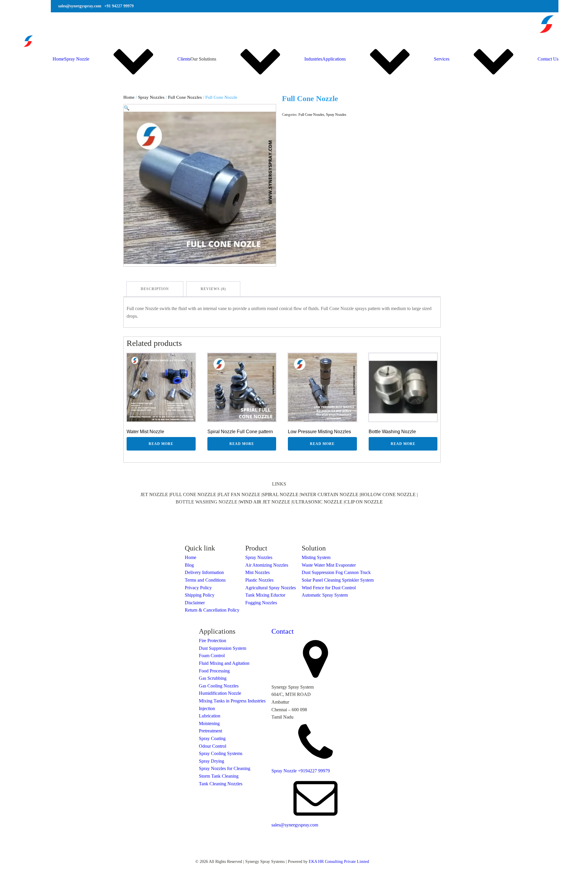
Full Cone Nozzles (185, 97)
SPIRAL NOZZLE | (281, 494)
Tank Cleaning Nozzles (220, 783)
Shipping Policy (199, 595)
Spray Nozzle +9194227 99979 (300, 770)
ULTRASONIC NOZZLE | (318, 501)
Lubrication (209, 715)
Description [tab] (155, 289)
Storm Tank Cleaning (219, 776)
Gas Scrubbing (212, 678)
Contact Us (548, 58)
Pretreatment (210, 730)
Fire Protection (212, 640)
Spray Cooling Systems (220, 753)
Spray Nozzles (151, 97)
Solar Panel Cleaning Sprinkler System (338, 580)
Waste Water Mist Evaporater (329, 565)
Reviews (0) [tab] (213, 289)
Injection (207, 708)
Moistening (209, 723)
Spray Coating (212, 738)
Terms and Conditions (205, 580)
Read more (161, 444)
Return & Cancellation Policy (212, 609)
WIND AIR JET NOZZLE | (265, 501)
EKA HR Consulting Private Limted (339, 861)
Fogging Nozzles (261, 602)
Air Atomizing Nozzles (266, 565)
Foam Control (212, 655)
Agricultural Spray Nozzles (270, 587)
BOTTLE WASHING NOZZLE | (207, 501)
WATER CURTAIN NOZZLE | (330, 494)
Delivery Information (204, 572)
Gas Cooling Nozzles (219, 685)
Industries (313, 58)
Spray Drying (211, 761)
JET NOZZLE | (155, 494)
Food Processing (214, 670)
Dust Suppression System (222, 648)
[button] (127, 108)
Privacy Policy (198, 587)
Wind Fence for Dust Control (329, 587)
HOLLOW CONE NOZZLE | (389, 494)
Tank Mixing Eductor (265, 595)
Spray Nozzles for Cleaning (224, 768)
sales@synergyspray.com (294, 824)
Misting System (316, 557)
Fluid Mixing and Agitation (224, 663)
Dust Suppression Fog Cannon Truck (336, 572)
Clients (183, 58)
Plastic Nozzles (259, 580)
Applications (334, 58)
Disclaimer (195, 602)
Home (58, 58)
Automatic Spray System (325, 595)
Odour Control (212, 746)
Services (441, 58)
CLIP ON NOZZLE (364, 501)
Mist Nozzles (257, 572)
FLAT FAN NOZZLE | (240, 494)
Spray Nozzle (76, 58)
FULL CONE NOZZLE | (194, 494)
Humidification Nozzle (220, 693)
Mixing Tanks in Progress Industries (232, 700)
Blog (189, 565)
